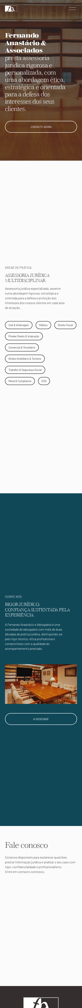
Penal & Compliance (20, 381)
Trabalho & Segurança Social (25, 369)
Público (43, 325)
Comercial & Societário (22, 347)
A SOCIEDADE (41, 719)
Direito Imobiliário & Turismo (25, 358)
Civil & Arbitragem (19, 325)
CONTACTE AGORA (41, 126)
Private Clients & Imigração (24, 336)
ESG (44, 381)
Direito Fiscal (65, 325)
